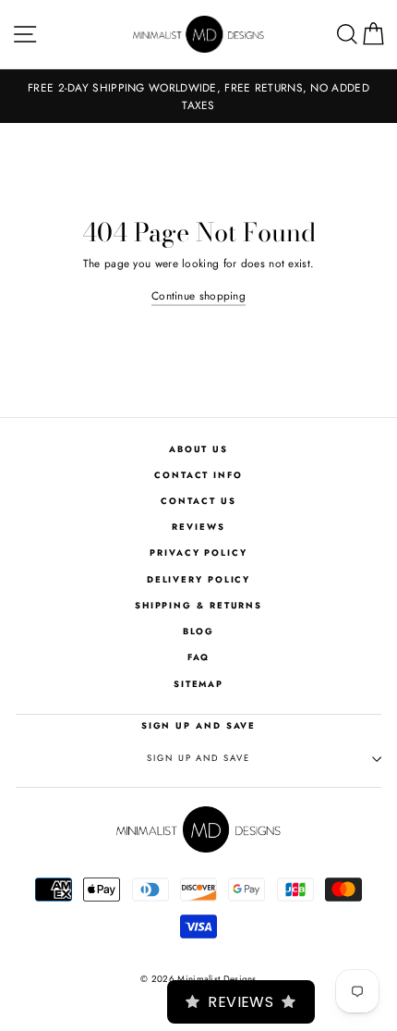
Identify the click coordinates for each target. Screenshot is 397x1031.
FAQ (199, 657)
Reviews (198, 527)
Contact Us (198, 501)
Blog (199, 631)
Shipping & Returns (198, 605)
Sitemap (198, 684)
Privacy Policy (198, 552)
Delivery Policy (199, 579)
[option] (198, 96)
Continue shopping (198, 295)
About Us (198, 449)
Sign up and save (198, 758)
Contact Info (198, 475)
